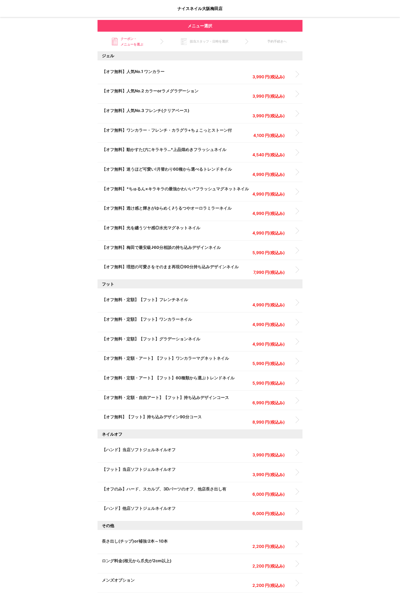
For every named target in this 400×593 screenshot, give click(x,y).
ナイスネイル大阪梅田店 (200, 8)
